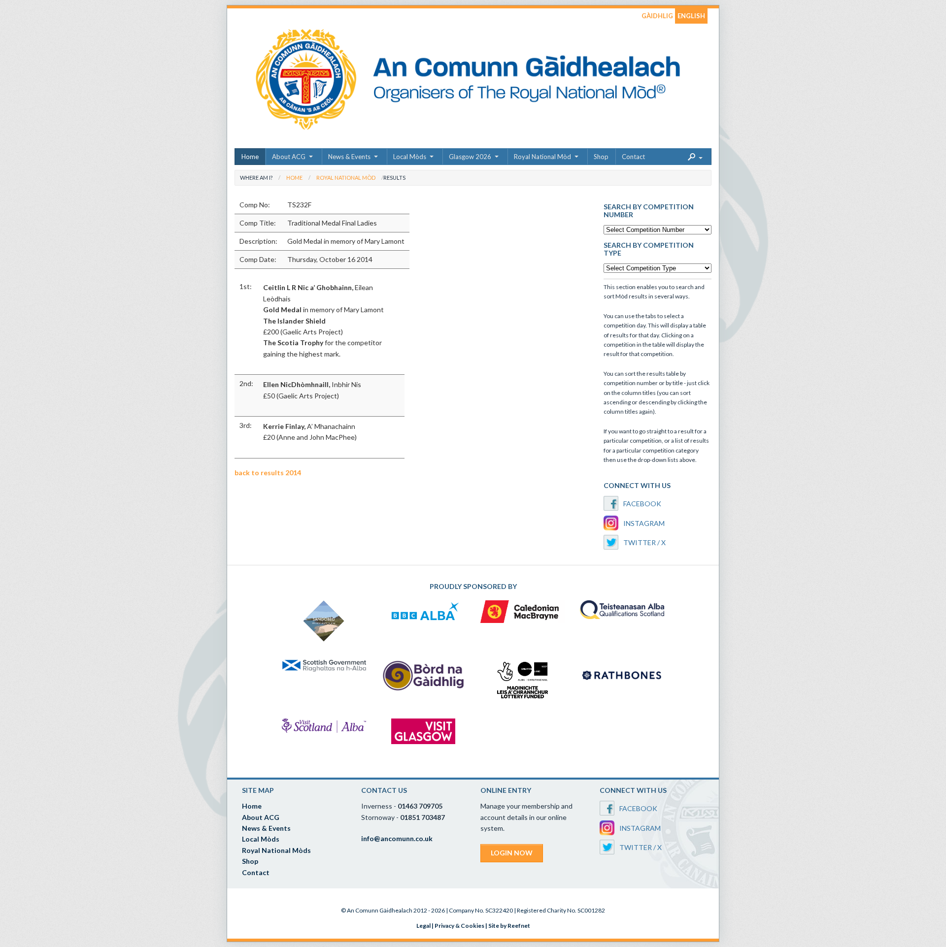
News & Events (349, 157)
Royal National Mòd (542, 157)
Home (250, 157)
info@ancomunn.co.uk (397, 838)
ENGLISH (691, 16)
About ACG (288, 157)
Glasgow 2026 (470, 157)
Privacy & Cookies (459, 925)
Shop (601, 157)
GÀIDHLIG (657, 16)
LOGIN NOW (512, 853)
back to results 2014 (268, 472)
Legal (423, 925)
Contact (633, 157)
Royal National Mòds (276, 850)
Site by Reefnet (509, 925)
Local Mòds (409, 157)
